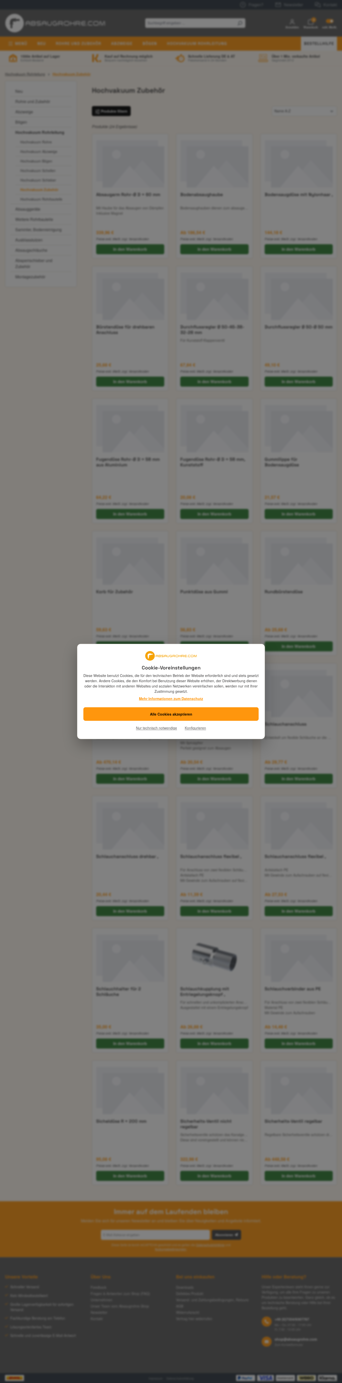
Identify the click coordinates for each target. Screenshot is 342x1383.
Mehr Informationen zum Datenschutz (171, 698)
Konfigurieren (195, 727)
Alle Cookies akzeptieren (171, 714)
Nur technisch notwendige (156, 727)
